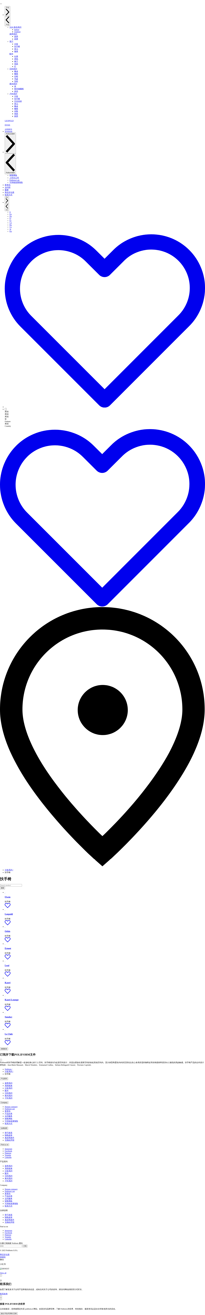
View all (3, 1273)
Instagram (8, 1149)
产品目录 (8, 1114)
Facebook (8, 1151)
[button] (8, 907)
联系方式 (8, 1124)
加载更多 (4, 1049)
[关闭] (1, 1060)
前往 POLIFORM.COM (9, 1313)
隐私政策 (8, 1135)
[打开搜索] (6, 409)
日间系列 (13, 69)
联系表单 (4, 1294)
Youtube (8, 1155)
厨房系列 (13, 34)
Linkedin (8, 1157)
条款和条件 (9, 1138)
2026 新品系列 (15, 27)
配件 (11, 54)
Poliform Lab (10, 1109)
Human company (11, 1107)
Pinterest (8, 1153)
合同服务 (8, 1116)
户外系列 (13, 94)
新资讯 (7, 1111)
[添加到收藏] (105, 407)
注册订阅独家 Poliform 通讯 (11, 1243)
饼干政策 (8, 1133)
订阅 (24, 1246)
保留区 (3, 1257)
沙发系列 (8, 1088)
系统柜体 (8, 1086)
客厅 (11, 41)
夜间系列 (13, 84)
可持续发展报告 (11, 1121)
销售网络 (8, 1119)
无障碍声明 (9, 1140)
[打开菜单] (1, 3)
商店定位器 (4, 1255)
